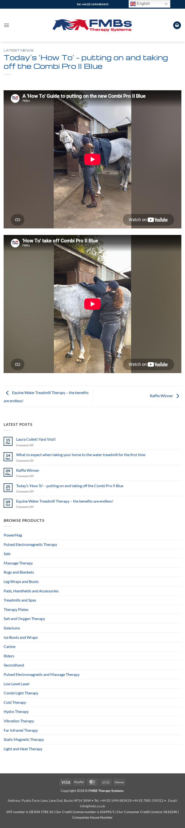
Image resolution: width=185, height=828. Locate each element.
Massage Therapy (18, 563)
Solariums (12, 628)
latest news (18, 50)
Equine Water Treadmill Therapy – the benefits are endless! (64, 501)
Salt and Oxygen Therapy (24, 618)
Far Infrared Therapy (21, 730)
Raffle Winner (27, 470)
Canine (9, 646)
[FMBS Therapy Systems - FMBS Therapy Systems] (92, 25)
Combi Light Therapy (21, 693)
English (143, 3)
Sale (7, 553)
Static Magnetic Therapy (24, 739)
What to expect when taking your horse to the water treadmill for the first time (80, 454)
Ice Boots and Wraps (21, 637)
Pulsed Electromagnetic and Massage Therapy (41, 674)
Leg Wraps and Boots (21, 581)
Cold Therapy (15, 702)
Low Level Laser (17, 683)
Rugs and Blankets (19, 572)
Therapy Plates (16, 609)
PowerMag (13, 535)
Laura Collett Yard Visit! (36, 439)
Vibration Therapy (19, 720)
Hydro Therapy (16, 711)
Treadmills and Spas (20, 600)
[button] (6, 25)
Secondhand (14, 665)
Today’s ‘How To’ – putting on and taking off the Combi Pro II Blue (69, 485)
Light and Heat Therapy (23, 748)
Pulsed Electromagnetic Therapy (30, 544)
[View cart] (177, 25)
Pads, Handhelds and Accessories (31, 591)
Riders (9, 655)
